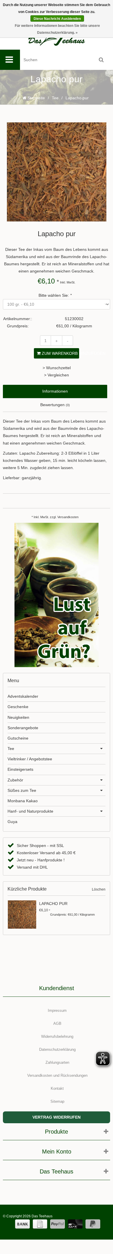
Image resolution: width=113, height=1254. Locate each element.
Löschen (98, 889)
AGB (57, 1023)
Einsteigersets (20, 769)
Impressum (57, 1010)
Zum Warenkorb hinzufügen (60, 353)
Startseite (35, 98)
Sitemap (57, 1101)
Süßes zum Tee (22, 790)
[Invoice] (40, 1224)
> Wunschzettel (57, 367)
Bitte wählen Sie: (55, 295)
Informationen (55, 391)
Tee (55, 98)
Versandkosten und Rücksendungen (57, 1075)
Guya (12, 821)
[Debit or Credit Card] (75, 1224)
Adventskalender (23, 696)
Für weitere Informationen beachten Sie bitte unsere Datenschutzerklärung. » (57, 29)
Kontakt (57, 1088)
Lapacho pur (53, 903)
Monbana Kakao (23, 800)
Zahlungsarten (57, 1062)
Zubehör (15, 780)
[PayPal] (57, 1224)
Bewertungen (55, 404)
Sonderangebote (23, 727)
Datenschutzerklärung (57, 1049)
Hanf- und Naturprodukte (30, 811)
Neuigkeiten (18, 717)
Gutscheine (18, 738)
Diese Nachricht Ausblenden (57, 19)
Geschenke (18, 706)
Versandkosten (68, 517)
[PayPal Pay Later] (92, 1224)
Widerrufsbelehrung (57, 1036)
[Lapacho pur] (22, 914)
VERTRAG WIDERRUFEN (56, 1117)
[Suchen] (101, 60)
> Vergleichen (56, 375)
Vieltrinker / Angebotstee (30, 759)
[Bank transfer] (22, 1224)
